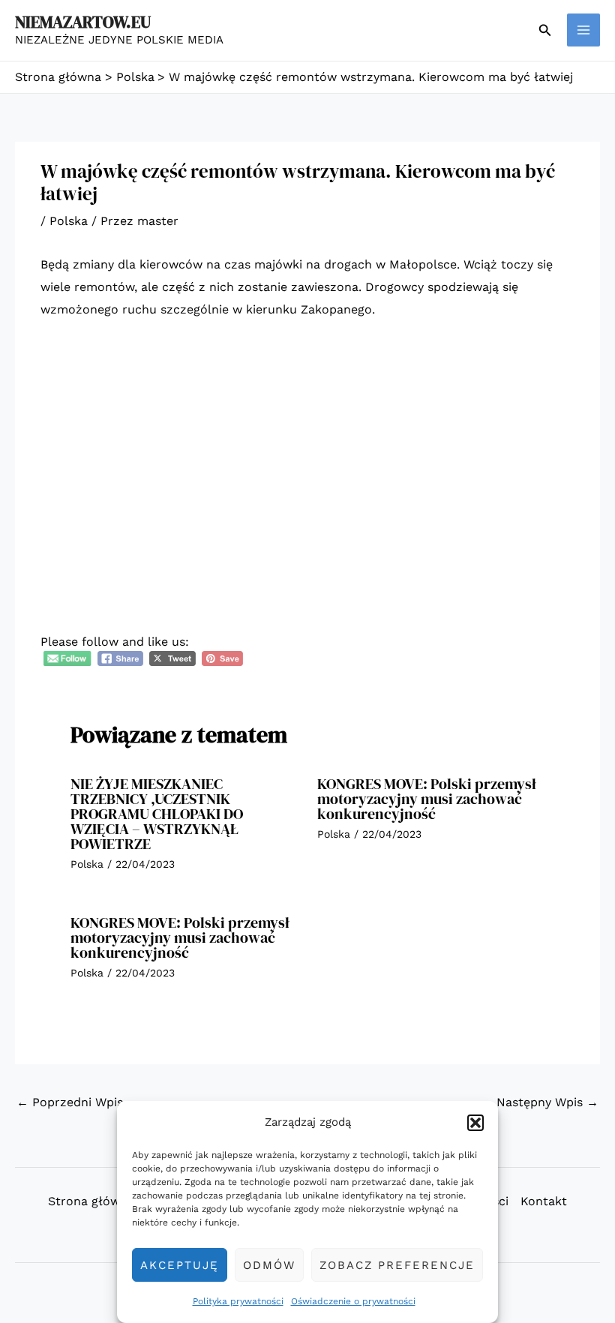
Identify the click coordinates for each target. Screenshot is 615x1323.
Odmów (269, 1265)
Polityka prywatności (238, 1301)
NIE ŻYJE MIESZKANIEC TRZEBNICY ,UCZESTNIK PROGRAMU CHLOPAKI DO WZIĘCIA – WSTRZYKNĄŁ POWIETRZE (156, 813)
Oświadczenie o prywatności (353, 1301)
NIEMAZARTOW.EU (83, 21)
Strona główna (91, 1201)
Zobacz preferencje (397, 1265)
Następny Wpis (547, 1102)
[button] (475, 1122)
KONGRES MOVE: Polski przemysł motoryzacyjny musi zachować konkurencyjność (426, 798)
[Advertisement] (307, 445)
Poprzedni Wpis (69, 1102)
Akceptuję (179, 1265)
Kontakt (543, 1201)
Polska (69, 221)
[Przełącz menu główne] (583, 30)
